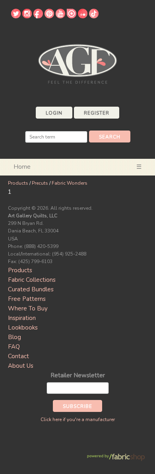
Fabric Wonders (69, 183)
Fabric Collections (32, 280)
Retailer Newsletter (77, 375)
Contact (18, 356)
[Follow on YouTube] (60, 16)
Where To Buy (28, 308)
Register (96, 113)
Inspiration (22, 318)
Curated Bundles (31, 289)
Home (22, 166)
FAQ (14, 347)
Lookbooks (23, 328)
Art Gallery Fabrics (77, 63)
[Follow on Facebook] (38, 16)
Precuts (40, 183)
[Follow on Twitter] (16, 16)
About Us (20, 366)
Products (18, 183)
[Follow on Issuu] (71, 16)
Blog (14, 337)
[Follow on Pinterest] (49, 16)
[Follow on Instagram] (27, 16)
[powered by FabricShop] (116, 457)
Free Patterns (27, 299)
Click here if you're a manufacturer (78, 419)
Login (54, 113)
